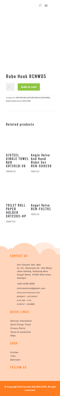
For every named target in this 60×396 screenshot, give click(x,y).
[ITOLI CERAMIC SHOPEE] (13, 375)
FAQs (13, 335)
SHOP (14, 343)
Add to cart (29, 87)
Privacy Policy (17, 328)
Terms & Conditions (20, 332)
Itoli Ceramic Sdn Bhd (29, 386)
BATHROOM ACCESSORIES (38, 98)
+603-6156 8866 (26, 283)
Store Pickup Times (20, 324)
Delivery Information (21, 321)
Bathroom (15, 360)
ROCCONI (26, 101)
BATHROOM (21, 98)
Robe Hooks (11, 101)
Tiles (12, 356)
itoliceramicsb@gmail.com (31, 288)
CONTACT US (19, 256)
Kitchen (14, 352)
